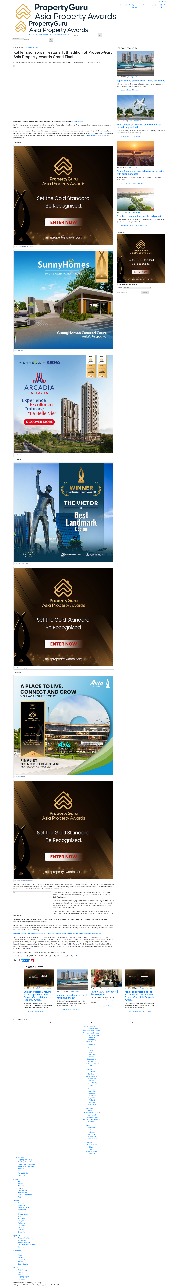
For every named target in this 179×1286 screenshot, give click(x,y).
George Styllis (133, 77)
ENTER (163, 1)
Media (153, 5)
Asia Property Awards (32, 47)
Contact (158, 5)
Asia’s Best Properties (131, 225)
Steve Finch (132, 167)
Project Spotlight (92, 1117)
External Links (66, 35)
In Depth (128, 90)
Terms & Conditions (92, 1063)
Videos (91, 1149)
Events (36, 1011)
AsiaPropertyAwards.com (97, 135)
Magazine (49, 35)
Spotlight (129, 5)
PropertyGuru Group (92, 1028)
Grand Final (92, 1104)
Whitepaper (57, 35)
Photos (91, 1147)
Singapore (91, 1098)
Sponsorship (91, 1061)
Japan (123, 90)
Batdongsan (92, 1044)
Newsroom (147, 5)
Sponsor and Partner (136, 6)
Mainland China (91, 1076)
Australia (98, 1006)
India (91, 1085)
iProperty (91, 1037)
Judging (92, 1054)
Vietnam (31, 1011)
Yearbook (91, 1154)
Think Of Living (91, 1042)
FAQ (91, 1066)
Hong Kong (92, 1078)
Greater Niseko (91, 1083)
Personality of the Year (92, 1113)
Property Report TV (109, 1006)
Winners (43, 35)
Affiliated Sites (89, 1026)
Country (119, 288)
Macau (91, 1081)
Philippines (92, 1095)
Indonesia (132, 1011)
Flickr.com (79, 121)
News (41, 1011)
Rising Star (92, 1110)
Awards (123, 5)
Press (39, 35)
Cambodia (91, 1074)
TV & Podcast (92, 1145)
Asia (122, 225)
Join (91, 1050)
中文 (161, 6)
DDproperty (92, 1040)
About (118, 5)
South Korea (125, 183)
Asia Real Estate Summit (91, 1031)
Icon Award (92, 1115)
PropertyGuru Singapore (91, 1033)
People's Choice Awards (91, 1119)
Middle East (92, 1091)
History (91, 1057)
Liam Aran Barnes (135, 121)
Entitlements (91, 1059)
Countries (91, 1122)
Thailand (92, 1100)
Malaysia (124, 136)
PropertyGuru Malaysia (92, 1035)
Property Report (92, 1151)
